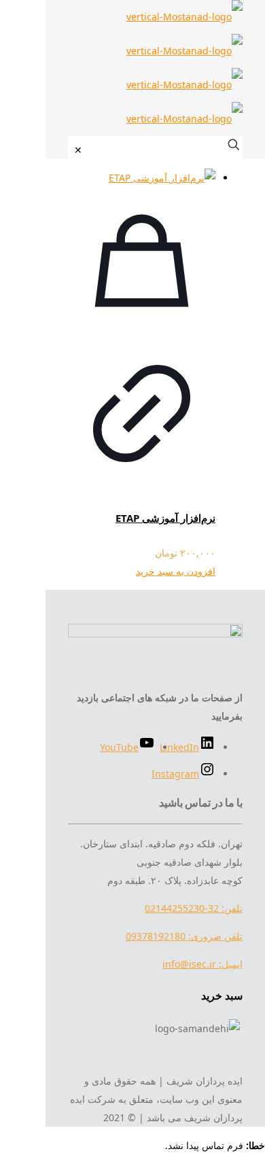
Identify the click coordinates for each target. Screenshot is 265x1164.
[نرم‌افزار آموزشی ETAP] (141, 178)
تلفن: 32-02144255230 (194, 908)
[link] (78, 149)
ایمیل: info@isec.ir (202, 963)
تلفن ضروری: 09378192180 (184, 936)
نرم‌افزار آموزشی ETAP (165, 518)
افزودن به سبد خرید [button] (175, 571)
